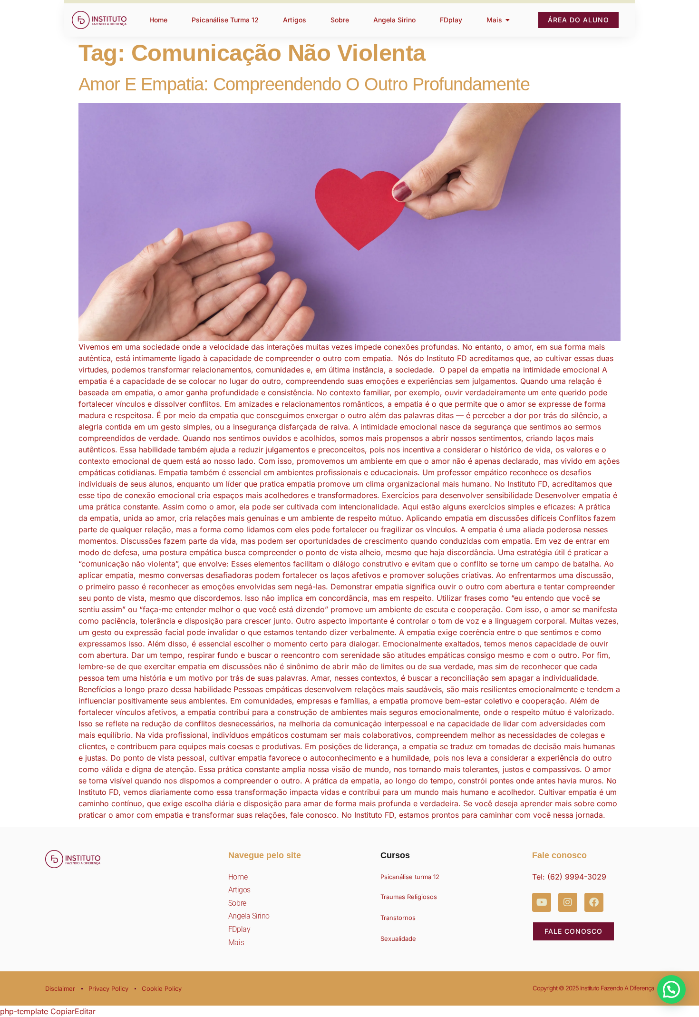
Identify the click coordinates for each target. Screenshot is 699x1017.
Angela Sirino (249, 915)
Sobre (237, 903)
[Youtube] (541, 902)
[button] (671, 989)
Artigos (239, 889)
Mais (236, 942)
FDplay (239, 929)
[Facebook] (593, 902)
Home (237, 876)
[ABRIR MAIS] (508, 20)
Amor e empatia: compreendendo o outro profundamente (304, 84)
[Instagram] (567, 902)
